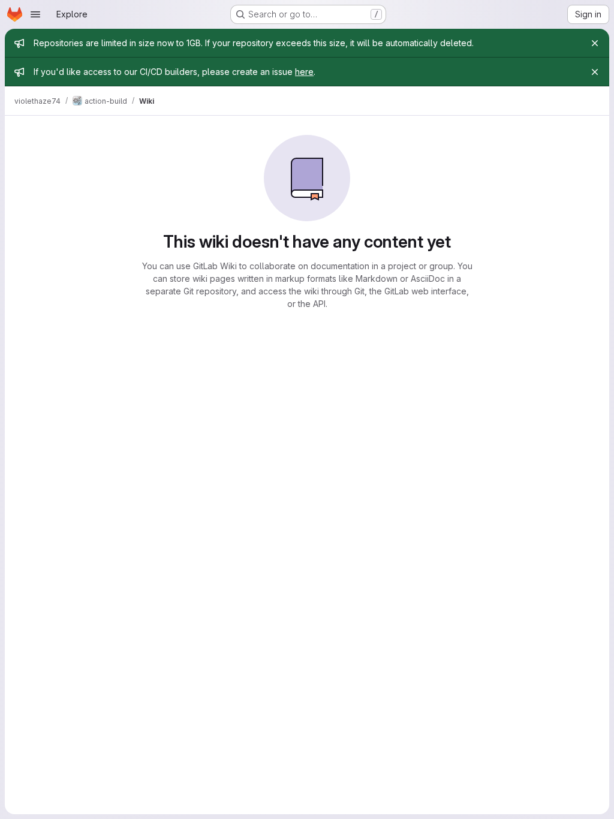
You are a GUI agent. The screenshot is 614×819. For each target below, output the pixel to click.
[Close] (595, 43)
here (304, 72)
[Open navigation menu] (35, 14)
